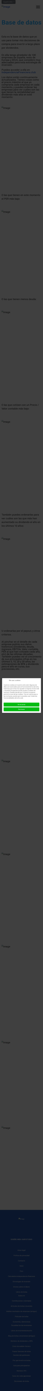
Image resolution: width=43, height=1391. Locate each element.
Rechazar (21, 709)
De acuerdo (21, 704)
